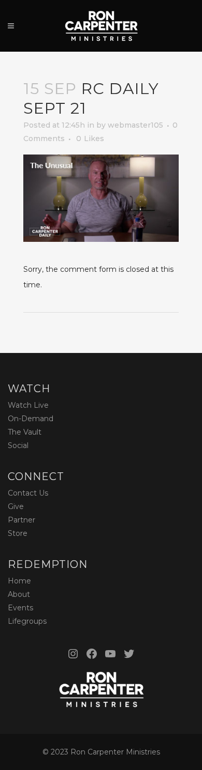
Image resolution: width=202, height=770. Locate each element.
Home (19, 581)
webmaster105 (135, 125)
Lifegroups (27, 621)
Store (17, 533)
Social (18, 445)
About (19, 594)
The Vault (24, 432)
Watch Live (28, 405)
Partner (21, 520)
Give (16, 506)
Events (20, 607)
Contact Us (28, 493)
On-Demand (30, 418)
